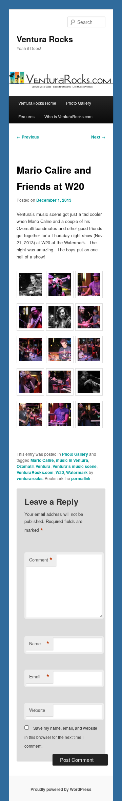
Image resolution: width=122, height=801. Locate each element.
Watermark (77, 472)
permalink (80, 478)
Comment (41, 559)
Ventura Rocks (45, 39)
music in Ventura (72, 460)
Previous (28, 137)
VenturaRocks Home (37, 103)
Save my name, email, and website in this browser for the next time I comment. (60, 737)
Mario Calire (42, 460)
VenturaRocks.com (35, 472)
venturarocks (30, 478)
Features (26, 116)
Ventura (43, 466)
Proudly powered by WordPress (61, 789)
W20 (60, 472)
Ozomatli (25, 466)
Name (39, 643)
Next (98, 137)
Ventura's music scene (75, 466)
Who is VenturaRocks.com (68, 116)
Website (37, 710)
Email (39, 676)
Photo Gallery (78, 103)
